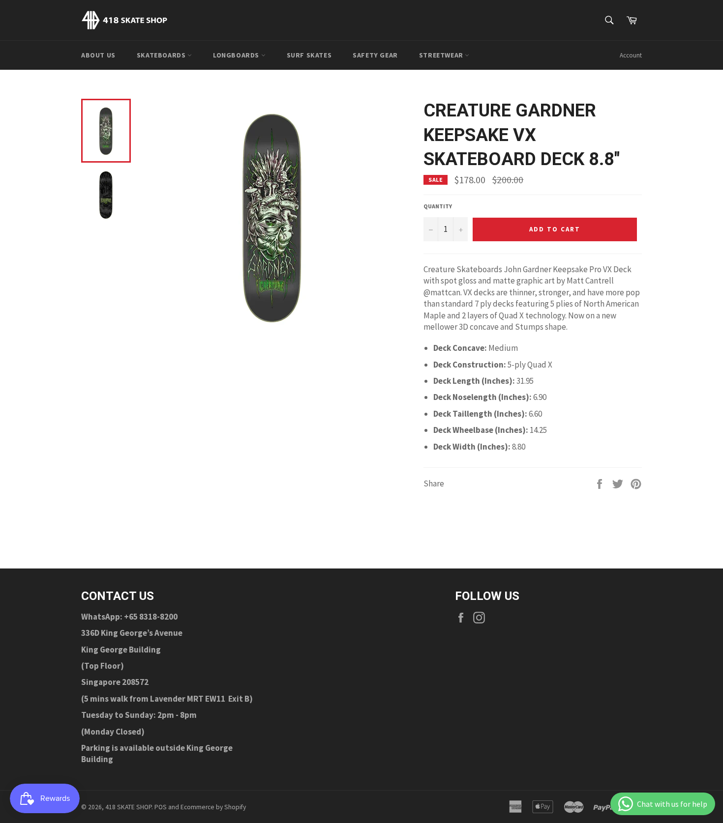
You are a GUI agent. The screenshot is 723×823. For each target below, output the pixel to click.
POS (160, 807)
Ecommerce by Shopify (213, 807)
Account (631, 55)
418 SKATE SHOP (128, 807)
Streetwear (442, 55)
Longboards (237, 55)
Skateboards (162, 55)
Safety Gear (375, 55)
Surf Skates (309, 55)
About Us (98, 55)
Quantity (437, 206)
